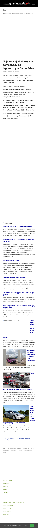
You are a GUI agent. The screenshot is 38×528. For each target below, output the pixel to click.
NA (28, 448)
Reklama (5, 486)
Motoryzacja (6, 514)
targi (20, 450)
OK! (32, 525)
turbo (22, 450)
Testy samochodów (8, 505)
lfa (21, 448)
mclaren (25, 448)
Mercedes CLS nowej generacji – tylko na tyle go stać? (18, 294)
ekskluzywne (11, 448)
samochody (15, 450)
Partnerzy (5, 492)
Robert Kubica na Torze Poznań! (14, 278)
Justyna (16, 71)
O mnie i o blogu (7, 480)
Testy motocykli (7, 508)
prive (31, 448)
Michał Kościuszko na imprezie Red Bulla (17, 226)
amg (7, 448)
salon (4, 450)
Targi (14, 12)
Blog (4, 10)
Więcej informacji (22, 525)
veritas (26, 450)
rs (33, 448)
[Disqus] (19, 145)
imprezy (19, 448)
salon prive (9, 450)
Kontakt (5, 489)
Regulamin (5, 483)
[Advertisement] (19, 35)
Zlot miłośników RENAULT (12, 260)
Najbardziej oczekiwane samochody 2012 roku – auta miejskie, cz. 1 (31, 356)
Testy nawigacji (7, 511)
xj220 (4, 452)
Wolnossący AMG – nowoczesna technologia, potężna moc (19, 307)
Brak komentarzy (6, 71)
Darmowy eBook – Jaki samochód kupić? (14, 502)
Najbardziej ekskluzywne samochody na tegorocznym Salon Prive (18, 65)
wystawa (30, 450)
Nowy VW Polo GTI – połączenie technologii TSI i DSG (18, 240)
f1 (15, 448)
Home (11, 12)
